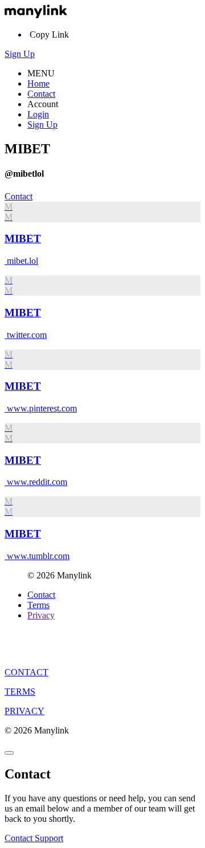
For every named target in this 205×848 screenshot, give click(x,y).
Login (38, 114)
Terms (38, 605)
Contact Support (34, 838)
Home (38, 83)
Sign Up (20, 54)
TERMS (20, 691)
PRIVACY (24, 711)
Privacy (41, 615)
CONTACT (26, 672)
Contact (41, 94)
